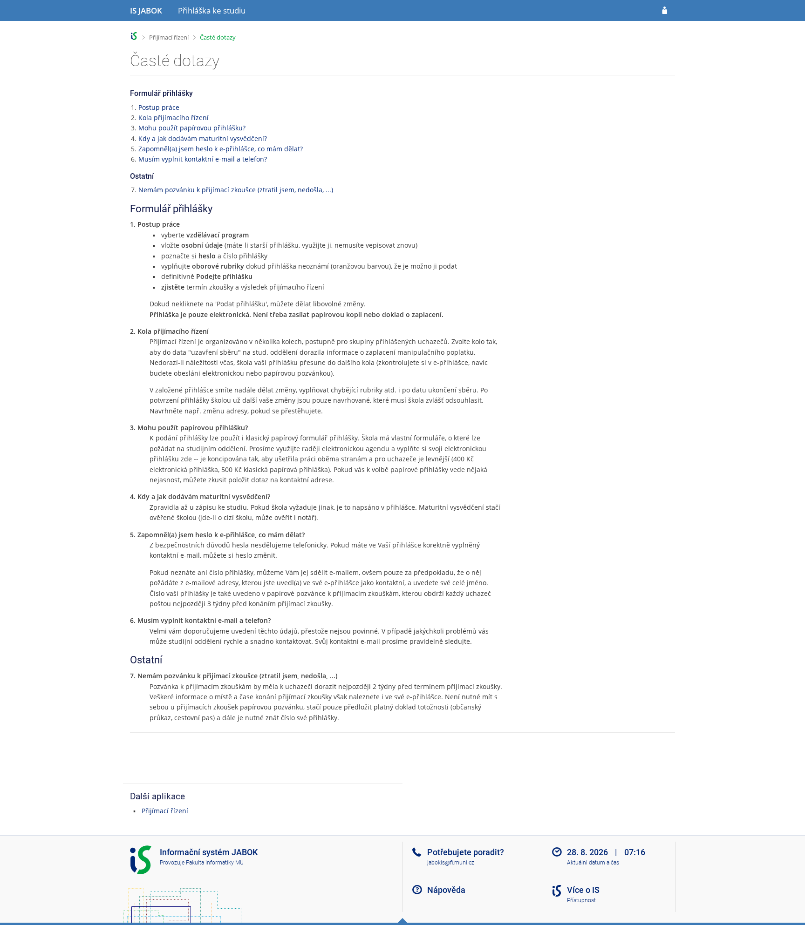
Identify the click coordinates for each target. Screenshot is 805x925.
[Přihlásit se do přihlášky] (664, 11)
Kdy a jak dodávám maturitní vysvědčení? (202, 138)
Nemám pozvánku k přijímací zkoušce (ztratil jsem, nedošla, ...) (235, 189)
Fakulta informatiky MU (215, 862)
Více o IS (583, 890)
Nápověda (446, 890)
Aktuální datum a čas (593, 862)
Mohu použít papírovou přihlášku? (192, 127)
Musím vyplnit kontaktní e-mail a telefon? (202, 159)
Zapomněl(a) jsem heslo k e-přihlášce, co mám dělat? (220, 148)
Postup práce (158, 107)
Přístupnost (581, 900)
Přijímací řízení (169, 37)
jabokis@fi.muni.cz (450, 862)
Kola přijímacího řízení (173, 117)
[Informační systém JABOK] (134, 36)
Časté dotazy (218, 37)
